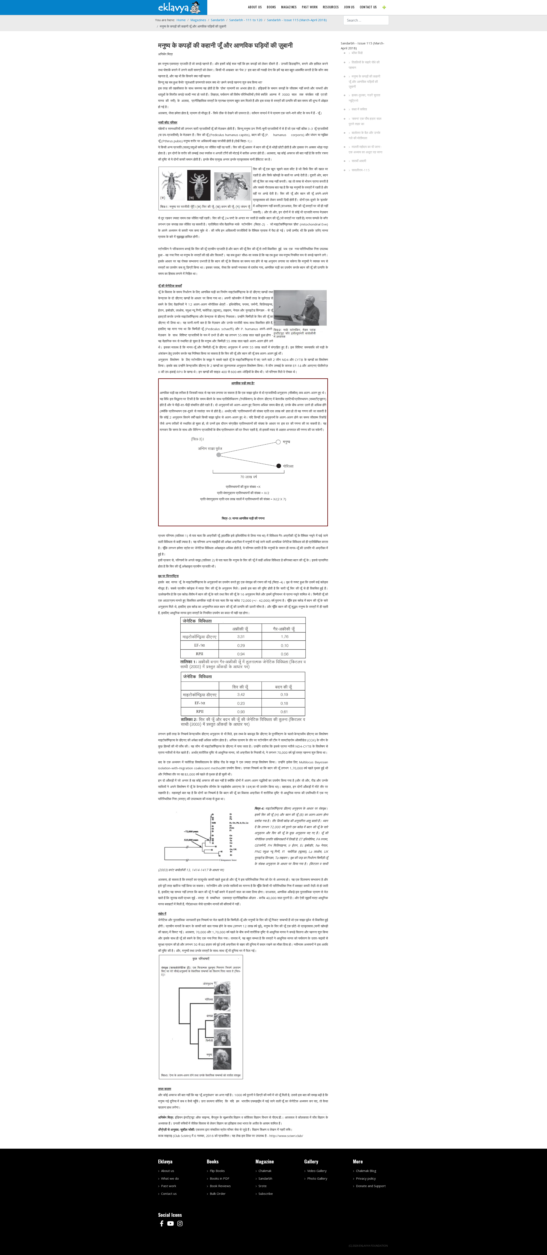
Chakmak (265, 1171)
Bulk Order (218, 1193)
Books (271, 6)
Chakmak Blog (366, 1171)
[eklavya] (179, 7)
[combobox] (366, 20)
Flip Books (217, 1171)
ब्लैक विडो (357, 53)
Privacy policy (366, 1178)
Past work (168, 1186)
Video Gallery (317, 1171)
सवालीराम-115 (361, 170)
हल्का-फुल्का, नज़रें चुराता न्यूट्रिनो (364, 98)
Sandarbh (265, 1178)
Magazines (289, 6)
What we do (170, 1178)
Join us (349, 6)
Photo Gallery (317, 1178)
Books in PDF (219, 1178)
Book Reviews (220, 1186)
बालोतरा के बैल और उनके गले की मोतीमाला (364, 135)
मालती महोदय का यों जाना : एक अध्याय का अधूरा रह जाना (365, 149)
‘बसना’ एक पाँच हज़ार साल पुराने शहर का (365, 121)
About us (255, 6)
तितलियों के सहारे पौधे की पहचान (364, 65)
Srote (263, 1186)
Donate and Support (371, 1186)
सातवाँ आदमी (359, 161)
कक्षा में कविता (359, 109)
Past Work (310, 6)
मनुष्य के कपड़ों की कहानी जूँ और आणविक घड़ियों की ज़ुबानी (364, 81)
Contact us (368, 6)
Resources (331, 6)
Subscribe (266, 1193)
